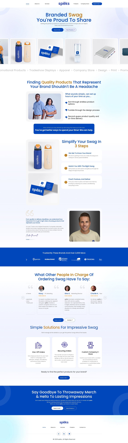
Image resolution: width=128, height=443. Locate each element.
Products (76, 4)
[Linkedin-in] (64, 434)
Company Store (85, 4)
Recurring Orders (64, 351)
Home (27, 4)
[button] (23, 297)
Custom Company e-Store (90, 353)
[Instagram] (58, 434)
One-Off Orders (38, 352)
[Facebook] (69, 434)
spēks (60, 439)
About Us (37, 4)
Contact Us (82, 427)
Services (47, 4)
